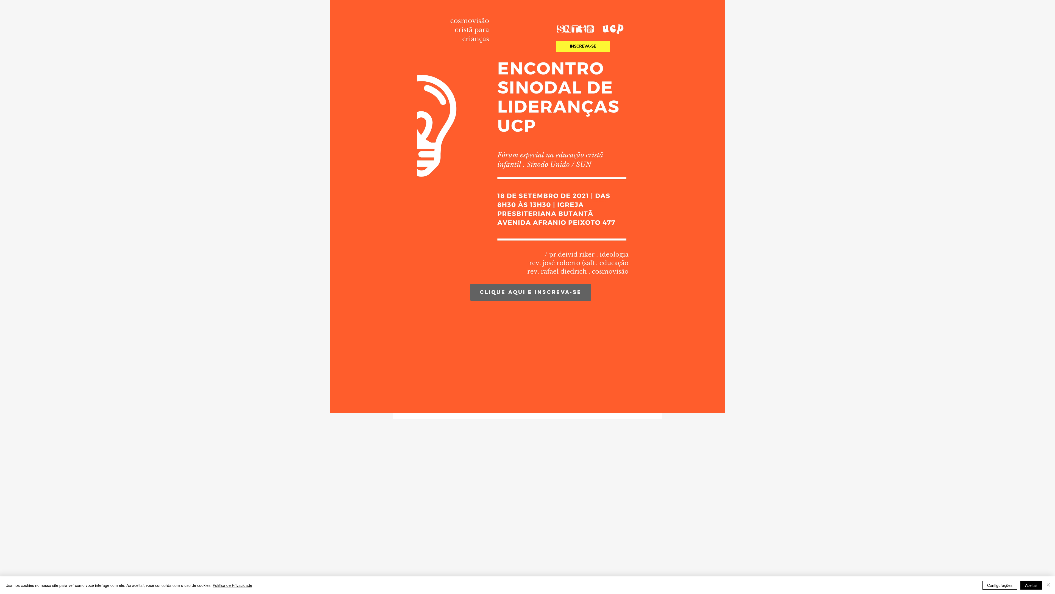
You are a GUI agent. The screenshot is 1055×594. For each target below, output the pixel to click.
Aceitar (1031, 585)
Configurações (999, 585)
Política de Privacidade (232, 585)
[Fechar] (1048, 585)
